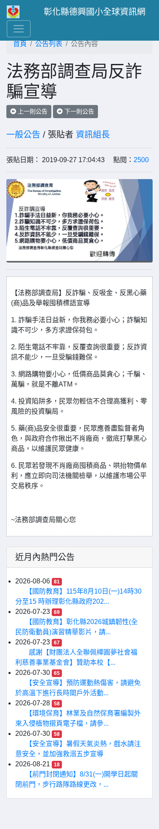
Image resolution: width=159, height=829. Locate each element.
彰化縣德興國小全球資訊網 (94, 12)
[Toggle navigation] (19, 28)
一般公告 (23, 134)
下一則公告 (78, 111)
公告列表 (48, 43)
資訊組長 (93, 134)
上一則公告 (31, 111)
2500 (141, 159)
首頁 (20, 43)
